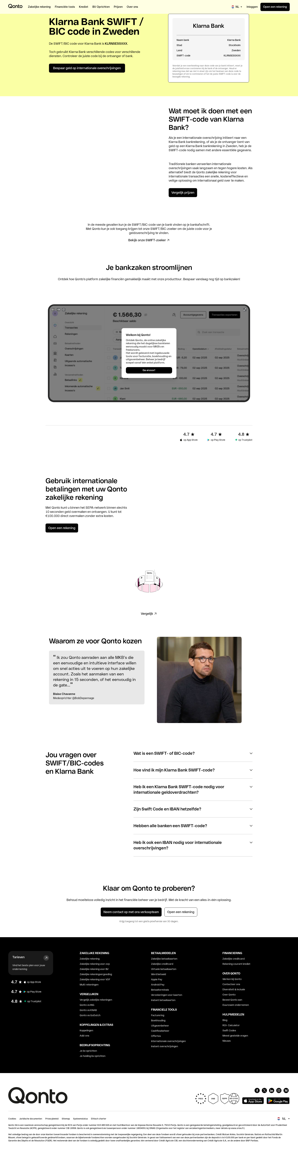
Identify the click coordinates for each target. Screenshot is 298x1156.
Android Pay (157, 984)
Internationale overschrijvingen (168, 1041)
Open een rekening (275, 6)
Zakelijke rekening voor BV (94, 969)
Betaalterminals (160, 989)
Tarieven (18, 957)
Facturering (157, 1015)
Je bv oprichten (88, 1050)
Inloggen (252, 6)
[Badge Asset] (257, 1090)
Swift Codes (229, 1030)
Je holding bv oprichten (92, 1056)
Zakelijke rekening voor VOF (95, 979)
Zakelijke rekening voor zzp (95, 964)
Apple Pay (156, 979)
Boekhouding (158, 1020)
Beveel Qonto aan (232, 999)
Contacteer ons (231, 984)
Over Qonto (229, 994)
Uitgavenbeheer (160, 1025)
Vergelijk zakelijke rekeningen (96, 999)
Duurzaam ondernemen (235, 1005)
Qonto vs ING (87, 1005)
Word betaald (158, 974)
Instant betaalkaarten (163, 1000)
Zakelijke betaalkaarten (164, 958)
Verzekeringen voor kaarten (166, 995)
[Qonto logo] (15, 6)
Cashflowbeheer (160, 1030)
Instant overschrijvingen (164, 1046)
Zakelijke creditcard (162, 964)
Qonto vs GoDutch (90, 1015)
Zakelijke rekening (90, 958)
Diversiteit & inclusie (233, 989)
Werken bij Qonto (232, 979)
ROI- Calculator (231, 1025)
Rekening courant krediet (236, 964)
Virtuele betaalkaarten (163, 969)
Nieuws (226, 1040)
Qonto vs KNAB (88, 1010)
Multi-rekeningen (89, 984)
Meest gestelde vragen (235, 1035)
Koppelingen (86, 1030)
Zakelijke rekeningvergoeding (96, 974)
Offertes (156, 1036)
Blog (224, 1020)
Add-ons (84, 1035)
